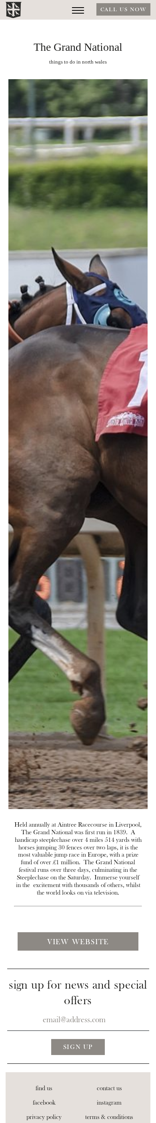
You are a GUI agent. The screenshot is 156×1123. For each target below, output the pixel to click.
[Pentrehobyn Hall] (14, 10)
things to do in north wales (78, 61)
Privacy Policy (44, 1117)
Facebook (44, 1102)
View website (78, 942)
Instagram (109, 1102)
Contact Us (109, 1088)
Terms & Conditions (109, 1117)
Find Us (44, 1088)
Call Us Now (123, 9)
